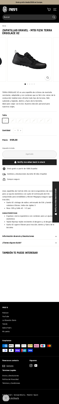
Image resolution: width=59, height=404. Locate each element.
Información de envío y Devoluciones (18, 236)
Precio (5, 140)
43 (34, 120)
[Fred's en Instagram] (31, 365)
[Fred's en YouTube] (35, 365)
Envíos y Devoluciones (10, 376)
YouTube (5, 316)
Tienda (4, 324)
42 (27, 120)
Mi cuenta (6, 331)
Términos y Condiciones (11, 383)
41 (19, 120)
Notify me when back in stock (31, 162)
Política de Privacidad (10, 379)
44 (41, 120)
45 (48, 120)
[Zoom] (47, 77)
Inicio (4, 26)
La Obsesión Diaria (9, 320)
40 (12, 120)
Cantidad (6, 130)
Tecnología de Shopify (10, 398)
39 (5, 120)
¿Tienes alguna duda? (11, 242)
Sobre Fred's (7, 328)
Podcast (5, 313)
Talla (4, 115)
